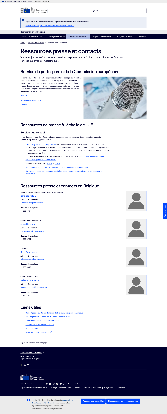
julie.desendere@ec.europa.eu (32, 259)
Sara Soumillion (28, 196)
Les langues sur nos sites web (60, 388)
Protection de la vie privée (92, 388)
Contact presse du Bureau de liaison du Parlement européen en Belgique (54, 313)
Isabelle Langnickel (29, 280)
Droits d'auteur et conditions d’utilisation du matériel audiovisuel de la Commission (58, 167)
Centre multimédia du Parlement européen (42, 321)
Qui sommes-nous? (36, 37)
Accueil (23, 37)
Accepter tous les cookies (93, 401)
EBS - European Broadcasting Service (41, 145)
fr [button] (97, 11)
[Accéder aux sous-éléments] (45, 36)
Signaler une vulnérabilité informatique (33, 388)
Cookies (77, 388)
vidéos (57, 163)
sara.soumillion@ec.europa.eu (32, 203)
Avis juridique (108, 388)
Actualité (24, 105)
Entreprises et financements (101, 37)
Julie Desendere (28, 252)
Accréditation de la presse (30, 100)
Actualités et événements (77, 37)
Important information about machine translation (57, 25)
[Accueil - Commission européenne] (36, 10)
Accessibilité (120, 388)
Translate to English (32, 25)
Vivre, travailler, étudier (124, 37)
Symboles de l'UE (33, 328)
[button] (34, 343)
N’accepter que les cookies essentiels (123, 401)
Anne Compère (27, 224)
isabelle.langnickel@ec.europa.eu (33, 287)
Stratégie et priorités (56, 37)
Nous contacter (73, 384)
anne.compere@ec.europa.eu (32, 231)
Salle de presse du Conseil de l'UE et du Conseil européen (49, 317)
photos (49, 163)
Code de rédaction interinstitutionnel (40, 324)
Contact (141, 37)
